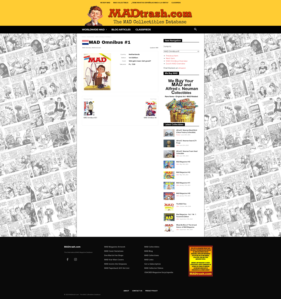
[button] (195, 29)
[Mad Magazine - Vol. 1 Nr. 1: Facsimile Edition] (169, 217)
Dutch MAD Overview (175, 64)
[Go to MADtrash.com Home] (140, 15)
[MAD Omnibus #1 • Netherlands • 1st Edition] (97, 71)
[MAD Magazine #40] (169, 196)
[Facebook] (67, 259)
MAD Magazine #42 (183, 172)
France (178, 135)
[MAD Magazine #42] (169, 175)
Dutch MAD (90, 37)
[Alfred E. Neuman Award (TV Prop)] (169, 143)
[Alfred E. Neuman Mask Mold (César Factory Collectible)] (169, 133)
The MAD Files (181, 204)
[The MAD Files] (169, 206)
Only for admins (89, 129)
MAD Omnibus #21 (90, 118)
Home (84, 37)
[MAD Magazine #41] (169, 185)
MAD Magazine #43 (183, 162)
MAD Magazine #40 (183, 193)
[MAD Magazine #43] (169, 164)
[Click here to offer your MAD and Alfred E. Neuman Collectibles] (181, 122)
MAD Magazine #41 (183, 183)
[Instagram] (75, 259)
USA (177, 145)
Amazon (182, 68)
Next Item (170, 58)
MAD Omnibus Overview (176, 61)
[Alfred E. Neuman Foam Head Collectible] (169, 154)
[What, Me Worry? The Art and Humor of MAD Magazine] (169, 228)
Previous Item (172, 56)
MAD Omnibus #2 (150, 118)
